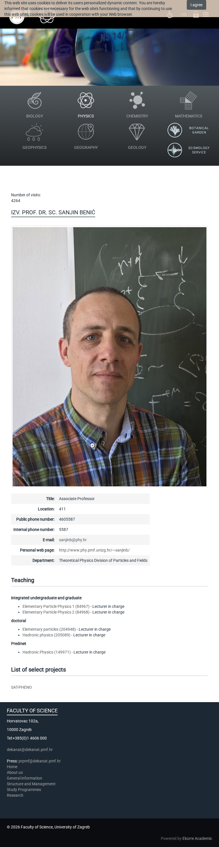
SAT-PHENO (21, 687)
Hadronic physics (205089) (46, 635)
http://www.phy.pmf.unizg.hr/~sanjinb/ (94, 550)
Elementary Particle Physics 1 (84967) (56, 606)
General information (24, 778)
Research (15, 795)
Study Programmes (24, 789)
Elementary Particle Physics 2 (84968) (56, 612)
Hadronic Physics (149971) (47, 652)
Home (12, 766)
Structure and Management (31, 784)
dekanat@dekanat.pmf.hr (30, 749)
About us (15, 772)
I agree (196, 5)
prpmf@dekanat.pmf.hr (40, 761)
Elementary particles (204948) (49, 629)
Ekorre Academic (197, 838)
